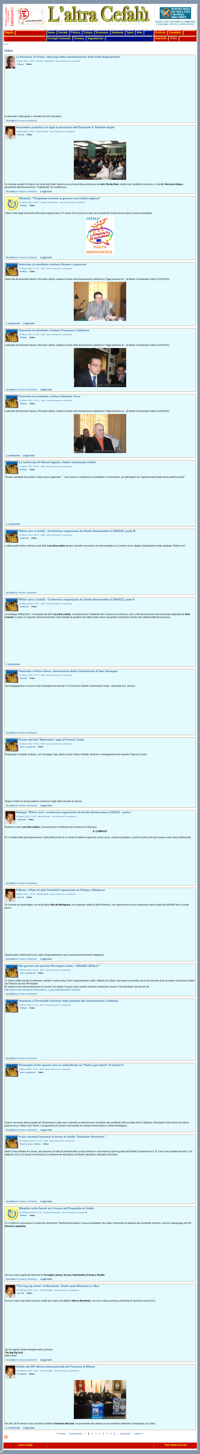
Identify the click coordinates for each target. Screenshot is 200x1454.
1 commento (13, 323)
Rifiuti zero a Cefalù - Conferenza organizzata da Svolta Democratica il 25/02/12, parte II (77, 599)
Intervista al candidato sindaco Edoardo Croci (49, 396)
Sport (130, 32)
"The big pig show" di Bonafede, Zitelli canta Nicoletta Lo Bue (57, 1286)
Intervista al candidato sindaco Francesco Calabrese (54, 330)
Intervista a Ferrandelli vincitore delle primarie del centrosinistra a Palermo (68, 1000)
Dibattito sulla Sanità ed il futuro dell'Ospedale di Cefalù (56, 1208)
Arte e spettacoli (28, 747)
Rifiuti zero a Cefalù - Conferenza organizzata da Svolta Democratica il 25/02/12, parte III (77, 531)
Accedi (10, 120)
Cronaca (79, 38)
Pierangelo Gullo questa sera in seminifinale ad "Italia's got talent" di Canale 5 (71, 1065)
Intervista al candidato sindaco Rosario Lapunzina (52, 264)
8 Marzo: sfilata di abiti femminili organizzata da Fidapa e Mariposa (60, 890)
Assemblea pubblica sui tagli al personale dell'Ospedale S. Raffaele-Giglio (65, 127)
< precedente (75, 1433)
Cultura (88, 32)
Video (173, 38)
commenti (75, 61)
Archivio (160, 32)
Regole (9, 32)
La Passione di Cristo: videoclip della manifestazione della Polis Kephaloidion (68, 56)
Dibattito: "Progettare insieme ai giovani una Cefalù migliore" (60, 198)
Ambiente (117, 32)
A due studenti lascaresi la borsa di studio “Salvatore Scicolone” (62, 1136)
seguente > (126, 1433)
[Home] (100, 25)
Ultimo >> (139, 1433)
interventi (64, 61)
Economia (102, 32)
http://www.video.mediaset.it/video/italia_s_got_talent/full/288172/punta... (43, 989)
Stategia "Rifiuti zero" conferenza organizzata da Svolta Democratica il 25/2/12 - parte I (73, 812)
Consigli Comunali (59, 38)
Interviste (160, 38)
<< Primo (60, 1433)
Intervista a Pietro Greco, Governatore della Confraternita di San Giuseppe (68, 671)
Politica (75, 32)
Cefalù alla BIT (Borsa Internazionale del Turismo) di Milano (55, 1366)
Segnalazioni (95, 38)
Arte (139, 32)
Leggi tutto (46, 191)
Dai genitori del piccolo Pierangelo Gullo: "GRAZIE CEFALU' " (60, 965)
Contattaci (175, 32)
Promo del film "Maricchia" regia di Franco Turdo (51, 739)
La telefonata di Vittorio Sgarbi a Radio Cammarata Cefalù (57, 462)
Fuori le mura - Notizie (30, 1144)
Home (51, 32)
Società (62, 32)
